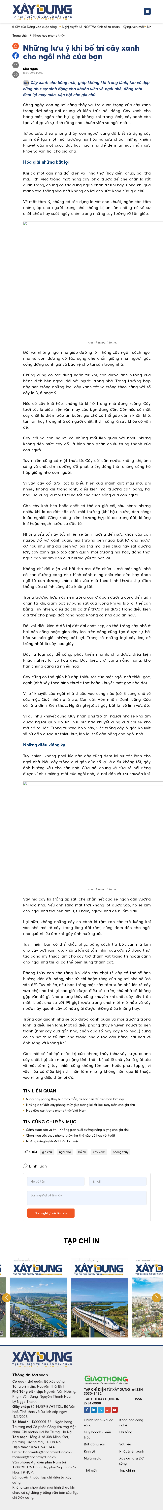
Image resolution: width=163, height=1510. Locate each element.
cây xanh (99, 1152)
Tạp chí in (127, 1470)
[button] (156, 1297)
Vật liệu (125, 1444)
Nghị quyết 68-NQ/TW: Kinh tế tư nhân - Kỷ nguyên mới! (76, 27)
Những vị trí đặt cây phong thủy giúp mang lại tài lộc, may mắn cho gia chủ (80, 1105)
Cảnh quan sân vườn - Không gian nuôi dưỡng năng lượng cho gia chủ (77, 1130)
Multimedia (92, 1458)
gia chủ (47, 1152)
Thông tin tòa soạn (30, 1375)
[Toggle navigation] (147, 11)
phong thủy (121, 1152)
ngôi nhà (65, 1152)
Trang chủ (19, 35)
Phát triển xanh (131, 1451)
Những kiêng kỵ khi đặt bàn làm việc (52, 1141)
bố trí (82, 1152)
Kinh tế (89, 1451)
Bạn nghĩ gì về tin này (51, 1213)
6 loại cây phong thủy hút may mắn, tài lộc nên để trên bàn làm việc (75, 1099)
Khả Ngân (30, 69)
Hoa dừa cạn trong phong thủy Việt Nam (56, 1110)
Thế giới (90, 1470)
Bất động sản (94, 1444)
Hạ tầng (125, 1432)
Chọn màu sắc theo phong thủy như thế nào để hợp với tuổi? (70, 1135)
